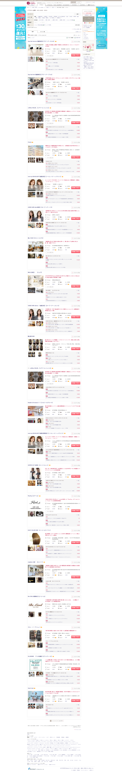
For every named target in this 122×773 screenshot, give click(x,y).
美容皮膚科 (58, 737)
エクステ (79, 744)
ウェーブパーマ (52, 744)
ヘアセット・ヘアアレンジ (49, 748)
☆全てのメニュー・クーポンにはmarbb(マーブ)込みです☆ (56, 518)
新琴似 (35, 761)
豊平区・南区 (76, 16)
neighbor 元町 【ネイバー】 (35, 562)
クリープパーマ (57, 744)
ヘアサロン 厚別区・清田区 (33, 757)
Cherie (29, 142)
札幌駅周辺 (40, 16)
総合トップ (29, 7)
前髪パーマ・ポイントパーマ (44, 744)
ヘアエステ (41, 747)
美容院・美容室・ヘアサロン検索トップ (38, 7)
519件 (53, 476)
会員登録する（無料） (88, 15)
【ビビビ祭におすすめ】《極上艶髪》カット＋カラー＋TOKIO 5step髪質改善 (59, 324)
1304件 (66, 155)
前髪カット (55, 740)
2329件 (53, 219)
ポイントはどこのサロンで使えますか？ (89, 61)
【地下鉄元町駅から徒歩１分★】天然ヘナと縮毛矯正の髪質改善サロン (61, 630)
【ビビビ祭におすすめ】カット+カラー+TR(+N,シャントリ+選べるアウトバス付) (60, 171)
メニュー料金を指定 (38, 24)
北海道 (28, 734)
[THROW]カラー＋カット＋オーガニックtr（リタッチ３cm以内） (57, 356)
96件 (53, 543)
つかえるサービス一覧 (87, 26)
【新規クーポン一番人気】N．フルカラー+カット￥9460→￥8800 (58, 525)
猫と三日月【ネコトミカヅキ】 (36, 238)
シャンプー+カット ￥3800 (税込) (52, 62)
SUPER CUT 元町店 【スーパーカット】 (38, 465)
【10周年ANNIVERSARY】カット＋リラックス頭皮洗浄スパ (56, 300)
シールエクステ (30, 745)
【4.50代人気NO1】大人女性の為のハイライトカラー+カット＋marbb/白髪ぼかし (60, 130)
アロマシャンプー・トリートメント (32, 747)
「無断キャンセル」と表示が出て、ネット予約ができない (89, 67)
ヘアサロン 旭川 (29, 754)
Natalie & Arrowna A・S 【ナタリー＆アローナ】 (40, 402)
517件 (66, 284)
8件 (53, 608)
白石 (42, 761)
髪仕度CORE (31, 336)
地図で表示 (78, 37)
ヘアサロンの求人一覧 (77, 29)
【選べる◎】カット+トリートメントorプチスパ (54, 622)
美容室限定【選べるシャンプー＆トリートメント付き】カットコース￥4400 (59, 363)
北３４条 (71, 760)
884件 (66, 219)
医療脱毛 (67, 737)
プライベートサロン (44, 751)
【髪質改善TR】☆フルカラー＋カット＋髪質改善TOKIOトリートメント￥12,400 (60, 591)
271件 (53, 637)
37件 (66, 249)
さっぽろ (31, 760)
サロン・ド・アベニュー (34, 627)
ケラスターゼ (29, 748)
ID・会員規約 (74, 770)
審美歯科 (62, 737)
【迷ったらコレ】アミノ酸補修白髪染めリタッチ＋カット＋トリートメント (59, 550)
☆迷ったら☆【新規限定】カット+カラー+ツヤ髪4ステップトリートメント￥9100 (60, 456)
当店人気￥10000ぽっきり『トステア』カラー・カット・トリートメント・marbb (60, 490)
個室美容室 (39, 751)
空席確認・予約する (76, 55)
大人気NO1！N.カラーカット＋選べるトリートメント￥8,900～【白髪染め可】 (59, 584)
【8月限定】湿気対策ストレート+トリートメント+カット (56, 195)
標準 (33, 31)
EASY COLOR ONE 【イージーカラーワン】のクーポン (56, 546)
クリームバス (57, 747)
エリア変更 (52, 17)
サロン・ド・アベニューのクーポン (52, 641)
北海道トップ (48, 7)
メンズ (78, 2)
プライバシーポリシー (84, 770)
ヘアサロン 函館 (36, 754)
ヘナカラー (73, 741)
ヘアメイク (75, 748)
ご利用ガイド (91, 770)
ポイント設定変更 (86, 27)
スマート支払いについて (88, 56)
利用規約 (78, 770)
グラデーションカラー (31, 741)
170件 (66, 575)
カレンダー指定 (70, 20)
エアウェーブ (63, 744)
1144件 (53, 120)
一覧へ (78, 59)
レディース (73, 2)
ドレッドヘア (40, 745)
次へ (79, 35)
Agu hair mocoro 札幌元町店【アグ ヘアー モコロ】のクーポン (57, 59)
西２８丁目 (61, 760)
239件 (66, 120)
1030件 (66, 188)
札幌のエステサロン (52, 764)
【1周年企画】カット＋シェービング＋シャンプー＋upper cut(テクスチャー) (59, 708)
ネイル (32, 737)
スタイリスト (85, 34)
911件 (66, 317)
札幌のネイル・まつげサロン (31, 764)
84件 (66, 476)
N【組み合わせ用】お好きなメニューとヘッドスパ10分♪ (56, 267)
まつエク (35, 737)
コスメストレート (74, 744)
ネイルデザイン (86, 38)
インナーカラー (43, 741)
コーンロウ (35, 745)
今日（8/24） (41, 20)
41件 (66, 637)
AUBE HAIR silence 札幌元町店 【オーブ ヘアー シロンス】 (44, 305)
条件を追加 (77, 24)
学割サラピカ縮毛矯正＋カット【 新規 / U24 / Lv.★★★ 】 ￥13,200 (58, 651)
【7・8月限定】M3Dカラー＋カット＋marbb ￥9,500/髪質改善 (57, 133)
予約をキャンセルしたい (88, 65)
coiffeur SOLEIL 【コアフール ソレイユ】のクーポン (55, 126)
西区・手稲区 (38, 17)
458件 (66, 669)
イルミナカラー (55, 741)
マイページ (88, 2)
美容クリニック (91, 4)
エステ (47, 737)
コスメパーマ (68, 744)
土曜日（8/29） (55, 20)
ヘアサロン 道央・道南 (52, 754)
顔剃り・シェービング (65, 740)
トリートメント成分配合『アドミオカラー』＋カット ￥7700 (57, 428)
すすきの (35, 760)
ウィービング (61, 741)
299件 (66, 446)
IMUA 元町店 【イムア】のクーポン (53, 290)
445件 (53, 575)
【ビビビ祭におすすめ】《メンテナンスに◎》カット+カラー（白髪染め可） (59, 331)
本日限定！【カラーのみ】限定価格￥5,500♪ (53, 487)
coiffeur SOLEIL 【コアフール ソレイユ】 (38, 107)
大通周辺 (45, 16)
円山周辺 (50, 16)
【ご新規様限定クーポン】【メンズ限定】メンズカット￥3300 (57, 679)
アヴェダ (33, 748)
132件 (66, 543)
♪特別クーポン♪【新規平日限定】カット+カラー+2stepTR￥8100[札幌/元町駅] (59, 453)
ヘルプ (93, 2)
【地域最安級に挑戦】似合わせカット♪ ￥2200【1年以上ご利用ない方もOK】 (59, 676)
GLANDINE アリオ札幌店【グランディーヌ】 (40, 656)
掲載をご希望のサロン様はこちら (87, 768)
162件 (66, 53)
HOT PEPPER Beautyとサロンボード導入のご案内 (70, 768)
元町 (68, 760)
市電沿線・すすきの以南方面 (59, 16)
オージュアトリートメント (64, 747)
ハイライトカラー (50, 741)
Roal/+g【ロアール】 (33, 495)
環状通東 (50, 761)
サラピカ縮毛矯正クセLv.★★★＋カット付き (54, 647)
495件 (53, 53)
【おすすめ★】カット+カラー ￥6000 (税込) (53, 102)
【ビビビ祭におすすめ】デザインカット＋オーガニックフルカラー (57, 164)
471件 (53, 155)
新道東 (39, 761)
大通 (28, 760)
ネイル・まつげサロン (58, 4)
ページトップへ (78, 729)
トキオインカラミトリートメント (74, 747)
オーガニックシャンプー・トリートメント (63, 745)
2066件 (53, 317)
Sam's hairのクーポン (50, 704)
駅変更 (58, 17)
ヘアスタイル (49, 4)
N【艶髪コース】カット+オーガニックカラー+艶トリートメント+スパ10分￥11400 (59, 260)
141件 (66, 508)
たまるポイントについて (87, 25)
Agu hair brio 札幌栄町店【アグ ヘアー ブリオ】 (40, 74)
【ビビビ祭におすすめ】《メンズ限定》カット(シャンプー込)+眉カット (58, 327)
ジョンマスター (38, 748)
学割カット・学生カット (40, 740)
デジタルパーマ (33, 744)
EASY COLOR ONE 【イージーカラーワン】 (39, 530)
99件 (66, 701)
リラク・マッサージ (42, 737)
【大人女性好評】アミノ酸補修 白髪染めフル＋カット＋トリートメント (58, 553)
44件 (53, 86)
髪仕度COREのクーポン (50, 352)
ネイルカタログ (66, 4)
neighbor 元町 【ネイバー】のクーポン (53, 581)
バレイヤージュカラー (67, 741)
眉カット (59, 740)
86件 (53, 414)
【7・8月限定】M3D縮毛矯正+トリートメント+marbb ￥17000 (57, 137)
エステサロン (82, 4)
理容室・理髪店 (50, 751)
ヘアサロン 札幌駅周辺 (61, 754)
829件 (53, 446)
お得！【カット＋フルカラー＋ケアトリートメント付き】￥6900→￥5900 (59, 202)
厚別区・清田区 (45, 17)
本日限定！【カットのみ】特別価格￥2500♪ (53, 424)
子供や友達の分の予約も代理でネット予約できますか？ (89, 64)
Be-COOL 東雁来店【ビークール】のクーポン (54, 611)
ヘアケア (44, 745)
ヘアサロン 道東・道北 (44, 754)
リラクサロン (74, 4)
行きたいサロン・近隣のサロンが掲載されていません (89, 59)
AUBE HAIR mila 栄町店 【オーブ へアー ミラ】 (40, 207)
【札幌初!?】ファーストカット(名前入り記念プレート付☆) (56, 297)
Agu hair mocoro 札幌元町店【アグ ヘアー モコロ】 (41, 41)
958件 (53, 284)
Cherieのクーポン (49, 161)
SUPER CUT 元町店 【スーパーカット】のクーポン (55, 480)
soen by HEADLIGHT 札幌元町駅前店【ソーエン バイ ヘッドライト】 (46, 433)
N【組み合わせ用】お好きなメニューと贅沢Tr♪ (54, 263)
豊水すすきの (53, 760)
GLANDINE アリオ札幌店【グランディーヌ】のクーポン (56, 672)
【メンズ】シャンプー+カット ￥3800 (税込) (53, 99)
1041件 (53, 508)
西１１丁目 (46, 761)
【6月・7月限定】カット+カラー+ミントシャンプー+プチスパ (56, 618)
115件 (53, 249)
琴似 (65, 760)
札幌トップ (54, 7)
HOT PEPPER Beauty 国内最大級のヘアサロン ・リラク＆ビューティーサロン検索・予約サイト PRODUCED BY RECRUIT (31, 3)
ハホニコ (42, 748)
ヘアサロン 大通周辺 (70, 754)
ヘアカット (29, 740)
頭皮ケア (44, 747)
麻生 (57, 760)
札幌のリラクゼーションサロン (43, 764)
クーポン (84, 35)
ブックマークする (77, 41)
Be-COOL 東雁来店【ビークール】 (37, 596)
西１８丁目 (47, 760)
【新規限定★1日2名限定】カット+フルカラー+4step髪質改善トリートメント (59, 229)
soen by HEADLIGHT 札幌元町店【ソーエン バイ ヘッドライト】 (44, 176)
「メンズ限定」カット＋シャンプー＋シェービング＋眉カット (57, 359)
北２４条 (76, 760)
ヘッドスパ (54, 745)
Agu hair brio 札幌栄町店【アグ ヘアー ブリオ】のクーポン (56, 92)
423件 (53, 669)
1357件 (53, 188)
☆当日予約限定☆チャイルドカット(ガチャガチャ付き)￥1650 (56, 293)
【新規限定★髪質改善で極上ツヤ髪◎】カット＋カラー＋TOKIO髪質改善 (59, 232)
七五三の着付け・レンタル (31, 751)
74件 (66, 349)
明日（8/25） (48, 20)
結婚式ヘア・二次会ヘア (58, 748)
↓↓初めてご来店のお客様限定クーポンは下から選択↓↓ (55, 521)
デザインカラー (38, 741)
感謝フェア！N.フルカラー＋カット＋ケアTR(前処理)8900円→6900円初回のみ (59, 198)
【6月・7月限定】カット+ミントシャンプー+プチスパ (55, 615)
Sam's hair (31, 688)
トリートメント (49, 745)
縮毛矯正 (28, 744)
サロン (84, 32)
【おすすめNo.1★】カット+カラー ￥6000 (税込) (54, 69)
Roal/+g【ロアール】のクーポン (51, 514)
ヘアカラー (72, 740)
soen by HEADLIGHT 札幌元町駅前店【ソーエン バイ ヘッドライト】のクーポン (60, 449)
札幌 (39, 760)
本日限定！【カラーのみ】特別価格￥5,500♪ (53, 421)
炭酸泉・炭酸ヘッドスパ (51, 747)
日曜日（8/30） (63, 20)
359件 (53, 349)
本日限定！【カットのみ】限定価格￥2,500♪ (53, 483)
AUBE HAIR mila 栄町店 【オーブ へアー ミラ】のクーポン (56, 222)
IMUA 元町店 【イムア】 (35, 272)
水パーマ (37, 744)
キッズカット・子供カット (49, 740)
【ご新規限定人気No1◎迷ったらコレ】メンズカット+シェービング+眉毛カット (60, 711)
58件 (66, 414)
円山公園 (43, 760)
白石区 (71, 16)
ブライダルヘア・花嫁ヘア (67, 748)
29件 (66, 86)
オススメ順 (42, 31)
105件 (53, 701)
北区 (67, 16)
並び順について (78, 31)
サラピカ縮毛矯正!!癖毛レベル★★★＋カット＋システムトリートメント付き (59, 644)
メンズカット (33, 740)
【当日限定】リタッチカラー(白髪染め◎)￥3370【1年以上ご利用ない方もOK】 (60, 683)
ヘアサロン (41, 4)
